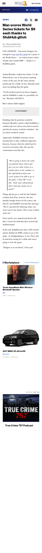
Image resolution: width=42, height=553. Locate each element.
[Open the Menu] (4, 3)
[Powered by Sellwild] (36, 392)
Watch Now (35, 3)
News (6, 20)
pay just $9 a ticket (20, 54)
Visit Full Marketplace (32, 262)
